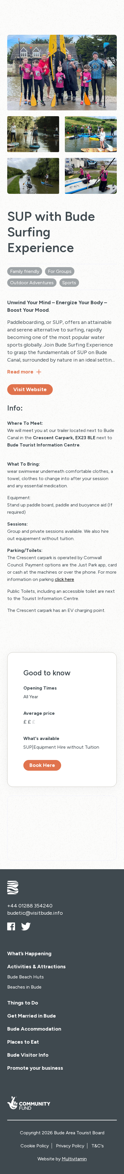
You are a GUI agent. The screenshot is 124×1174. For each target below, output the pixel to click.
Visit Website (30, 389)
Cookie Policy (34, 1146)
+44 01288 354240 (29, 906)
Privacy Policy (70, 1146)
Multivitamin (74, 1159)
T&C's (97, 1146)
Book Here (42, 765)
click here (64, 579)
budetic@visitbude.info (35, 913)
